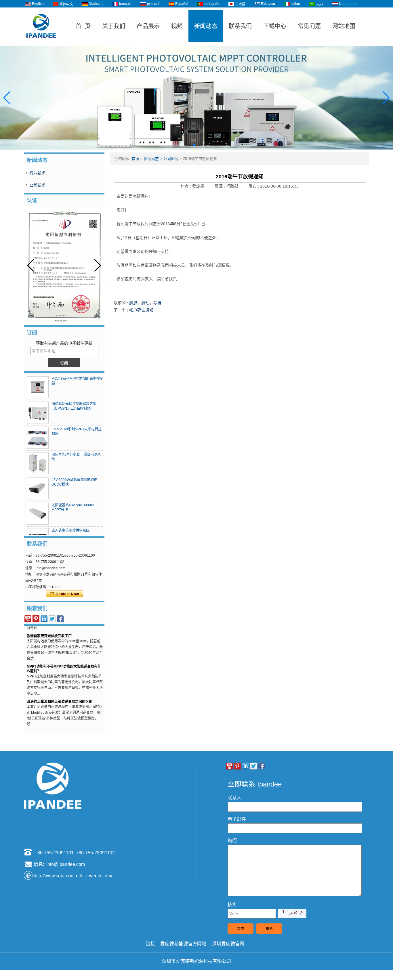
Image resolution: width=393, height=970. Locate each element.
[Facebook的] (60, 618)
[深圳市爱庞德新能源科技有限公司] (41, 44)
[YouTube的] (27, 618)
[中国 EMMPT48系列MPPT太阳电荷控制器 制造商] (38, 438)
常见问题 (309, 26)
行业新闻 (37, 173)
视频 (177, 26)
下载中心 (274, 26)
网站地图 (343, 26)
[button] (189, 145)
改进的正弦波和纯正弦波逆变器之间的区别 (59, 696)
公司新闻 (37, 185)
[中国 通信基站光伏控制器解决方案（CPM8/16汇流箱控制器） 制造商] (38, 412)
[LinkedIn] (44, 618)
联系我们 (240, 26)
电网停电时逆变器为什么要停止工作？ (56, 727)
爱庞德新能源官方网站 (183, 943)
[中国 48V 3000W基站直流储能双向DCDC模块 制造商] (38, 488)
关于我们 (113, 26)
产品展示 (148, 26)
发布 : (254, 186)
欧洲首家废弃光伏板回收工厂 (49, 631)
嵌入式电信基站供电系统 (70, 530)
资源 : (220, 186)
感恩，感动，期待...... (148, 303)
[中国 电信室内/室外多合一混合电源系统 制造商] (38, 463)
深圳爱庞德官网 (228, 943)
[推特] (52, 618)
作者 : (186, 186)
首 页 (83, 26)
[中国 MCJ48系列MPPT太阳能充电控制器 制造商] (38, 387)
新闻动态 (205, 26)
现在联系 (64, 594)
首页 (135, 158)
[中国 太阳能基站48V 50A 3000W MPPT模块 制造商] (38, 514)
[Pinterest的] (36, 618)
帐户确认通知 (141, 310)
